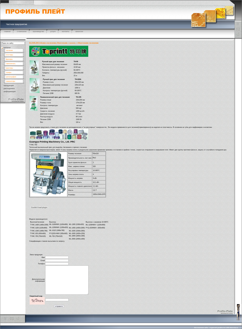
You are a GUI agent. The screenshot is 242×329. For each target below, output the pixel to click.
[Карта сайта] (238, 25)
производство (38, 31)
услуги (53, 31)
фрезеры (9, 59)
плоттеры (9, 55)
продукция (9, 85)
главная (7, 31)
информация (10, 91)
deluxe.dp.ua (233, 327)
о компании (21, 31)
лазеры (8, 72)
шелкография (11, 77)
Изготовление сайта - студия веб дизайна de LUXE (211, 327)
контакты (65, 31)
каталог (7, 47)
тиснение (9, 50)
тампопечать (11, 64)
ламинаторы (10, 81)
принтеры (9, 68)
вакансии (79, 31)
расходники (9, 88)
